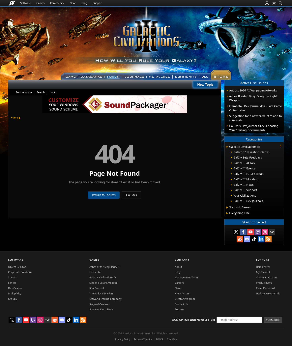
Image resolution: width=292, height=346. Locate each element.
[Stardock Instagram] (264, 231)
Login (53, 92)
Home (14, 117)
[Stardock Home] (12, 3)
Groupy (12, 299)
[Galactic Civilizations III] (146, 41)
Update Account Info (268, 293)
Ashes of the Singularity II (104, 267)
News (73, 3)
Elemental (95, 272)
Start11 (12, 277)
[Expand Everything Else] (227, 213)
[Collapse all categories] (280, 146)
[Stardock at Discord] (246, 239)
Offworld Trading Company (105, 299)
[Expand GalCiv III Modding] (231, 180)
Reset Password (265, 288)
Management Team (186, 277)
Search (41, 92)
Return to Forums (104, 195)
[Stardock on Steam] (272, 231)
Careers (179, 282)
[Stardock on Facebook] (243, 231)
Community (57, 3)
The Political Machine (101, 293)
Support (97, 3)
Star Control (96, 288)
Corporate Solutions (20, 272)
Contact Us (181, 304)
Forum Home (24, 92)
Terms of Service (143, 339)
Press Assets (182, 293)
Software (25, 3)
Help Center (263, 267)
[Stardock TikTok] (254, 239)
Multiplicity (14, 293)
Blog (84, 3)
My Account (263, 272)
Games (40, 3)
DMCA (159, 339)
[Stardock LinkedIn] (261, 239)
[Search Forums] (280, 3)
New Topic (205, 84)
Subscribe (273, 320)
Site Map (172, 339)
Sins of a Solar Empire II (103, 282)
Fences (12, 282)
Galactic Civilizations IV (102, 277)
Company (182, 259)
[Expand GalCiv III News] (231, 185)
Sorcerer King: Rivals (101, 309)
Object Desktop (17, 267)
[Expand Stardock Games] (227, 208)
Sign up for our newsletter (193, 320)
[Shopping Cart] (274, 3)
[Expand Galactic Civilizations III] (227, 147)
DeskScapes (15, 288)
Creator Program (185, 299)
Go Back (131, 195)
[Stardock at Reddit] (239, 239)
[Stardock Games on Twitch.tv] (257, 231)
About (178, 267)
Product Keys (264, 282)
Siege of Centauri (99, 304)
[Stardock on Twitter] (236, 231)
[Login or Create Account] (267, 3)
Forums (179, 309)
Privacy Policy (122, 339)
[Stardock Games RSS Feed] (268, 239)
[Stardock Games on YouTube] (250, 231)
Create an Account (267, 277)
